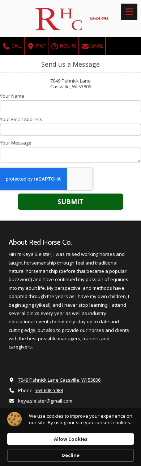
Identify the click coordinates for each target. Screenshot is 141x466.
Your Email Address (21, 119)
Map (40, 46)
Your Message (15, 143)
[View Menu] (129, 12)
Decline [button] (70, 455)
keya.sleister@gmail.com (45, 401)
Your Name (12, 96)
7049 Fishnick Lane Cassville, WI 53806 (59, 380)
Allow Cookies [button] (70, 439)
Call (16, 46)
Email (96, 46)
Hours (67, 46)
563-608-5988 (49, 390)
